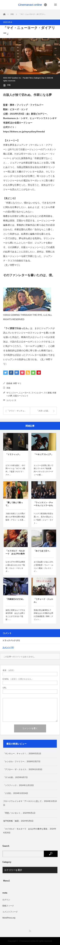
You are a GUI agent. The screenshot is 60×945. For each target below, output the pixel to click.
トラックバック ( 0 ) (11, 640)
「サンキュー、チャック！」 (15, 753)
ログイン (6, 900)
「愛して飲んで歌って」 (14, 503)
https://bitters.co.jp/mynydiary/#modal (24, 131)
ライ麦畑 (48, 393)
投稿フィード (8, 906)
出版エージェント (20, 396)
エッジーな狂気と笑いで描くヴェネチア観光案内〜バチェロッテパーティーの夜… (43, 470)
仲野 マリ (17, 383)
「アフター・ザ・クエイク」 (15, 769)
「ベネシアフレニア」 (43, 454)
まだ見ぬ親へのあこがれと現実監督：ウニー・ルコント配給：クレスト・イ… (43, 566)
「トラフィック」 (13, 454)
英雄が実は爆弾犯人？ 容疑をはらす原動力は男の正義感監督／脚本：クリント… (43, 614)
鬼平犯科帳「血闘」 (11, 821)
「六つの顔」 (9, 777)
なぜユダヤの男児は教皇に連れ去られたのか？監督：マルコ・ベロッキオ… (15, 566)
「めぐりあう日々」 (42, 551)
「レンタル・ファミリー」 (14, 761)
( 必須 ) (8, 670)
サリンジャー (12, 393)
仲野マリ (14, 265)
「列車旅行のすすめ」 (15, 599)
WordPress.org (8, 918)
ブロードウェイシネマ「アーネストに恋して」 (23, 801)
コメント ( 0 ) (8, 647)
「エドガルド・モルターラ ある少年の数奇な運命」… (15, 552)
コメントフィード (10, 912)
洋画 (9, 85)
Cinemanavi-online (30, 4)
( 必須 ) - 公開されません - (18, 679)
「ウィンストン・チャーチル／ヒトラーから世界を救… (43, 504)
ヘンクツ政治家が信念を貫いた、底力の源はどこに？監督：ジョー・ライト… (43, 518)
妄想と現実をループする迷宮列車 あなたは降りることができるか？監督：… (15, 614)
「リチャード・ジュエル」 (43, 600)
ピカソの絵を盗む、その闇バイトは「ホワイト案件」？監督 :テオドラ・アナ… (15, 470)
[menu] (46, 5)
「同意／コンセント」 (12, 813)
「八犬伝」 (8, 793)
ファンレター (37, 393)
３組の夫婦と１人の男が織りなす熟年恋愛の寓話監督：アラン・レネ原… (15, 517)
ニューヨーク (24, 393)
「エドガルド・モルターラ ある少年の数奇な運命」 (26, 829)
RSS (30, 931)
